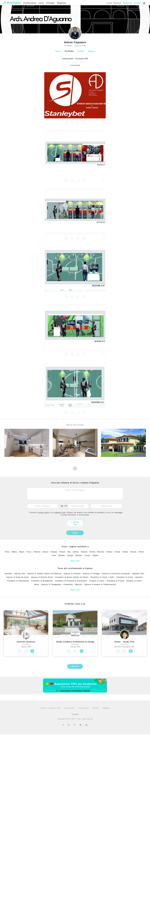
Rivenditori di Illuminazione (18, 581)
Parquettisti (68, 584)
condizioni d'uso (59, 513)
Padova (109, 552)
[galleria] (75, 95)
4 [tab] (68, 461)
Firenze (62, 552)
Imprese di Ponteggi (91, 574)
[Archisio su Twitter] (81, 725)
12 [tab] (89, 461)
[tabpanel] (27, 443)
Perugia (70, 555)
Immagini (51, 3)
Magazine (61, 3)
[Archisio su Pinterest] (75, 725)
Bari (68, 552)
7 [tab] (76, 461)
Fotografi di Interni (96, 581)
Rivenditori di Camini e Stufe (102, 577)
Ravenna (78, 555)
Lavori (41, 3)
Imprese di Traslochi (72, 574)
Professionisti (30, 3)
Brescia (133, 552)
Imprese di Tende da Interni (17, 577)
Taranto (125, 552)
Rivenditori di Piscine (115, 581)
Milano (14, 552)
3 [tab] (66, 461)
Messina (100, 552)
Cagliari (95, 555)
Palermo (37, 552)
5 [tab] (71, 461)
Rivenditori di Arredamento (42, 581)
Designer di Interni (133, 581)
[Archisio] (12, 1)
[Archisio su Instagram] (69, 725)
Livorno (87, 555)
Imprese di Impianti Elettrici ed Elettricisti (44, 574)
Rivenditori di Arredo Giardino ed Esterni (71, 577)
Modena (61, 555)
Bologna (54, 552)
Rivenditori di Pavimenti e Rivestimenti (71, 581)
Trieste (117, 552)
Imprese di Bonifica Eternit (42, 577)
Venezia (84, 552)
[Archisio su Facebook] (63, 725)
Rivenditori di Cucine (124, 577)
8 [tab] (79, 461)
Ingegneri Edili (138, 574)
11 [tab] (87, 461)
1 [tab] (60, 461)
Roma (7, 552)
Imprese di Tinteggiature (51, 584)
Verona (92, 552)
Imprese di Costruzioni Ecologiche (116, 574)
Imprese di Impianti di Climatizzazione (100, 584)
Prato (54, 555)
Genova (45, 552)
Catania (76, 552)
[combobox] (64, 506)
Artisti (36, 584)
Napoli (21, 552)
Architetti (8, 574)
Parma (141, 552)
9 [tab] (81, 461)
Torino (28, 552)
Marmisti (78, 584)
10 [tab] (84, 461)
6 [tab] (74, 461)
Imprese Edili (19, 574)
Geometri (139, 577)
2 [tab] (63, 461)
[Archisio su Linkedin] (86, 725)
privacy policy (44, 513)
